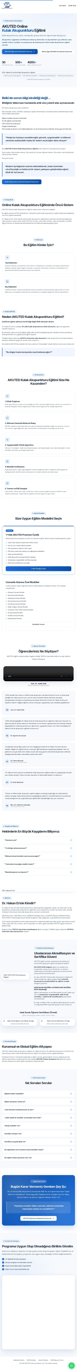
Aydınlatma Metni (19, 1360)
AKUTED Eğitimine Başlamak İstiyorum (37, 1218)
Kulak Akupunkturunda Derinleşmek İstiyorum (22, 182)
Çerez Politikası (43, 1360)
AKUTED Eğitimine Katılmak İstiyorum (18, 52)
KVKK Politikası (31, 1360)
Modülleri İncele (38, 624)
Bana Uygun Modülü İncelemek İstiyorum (57, 52)
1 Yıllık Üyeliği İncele (38, 569)
